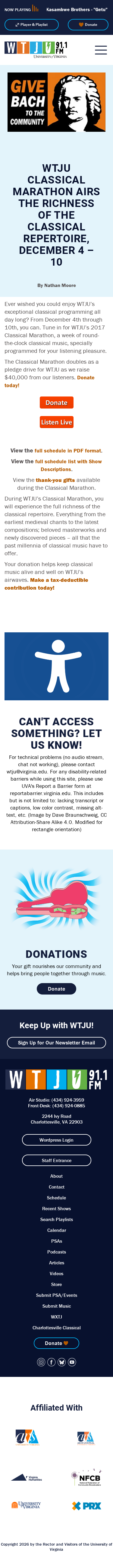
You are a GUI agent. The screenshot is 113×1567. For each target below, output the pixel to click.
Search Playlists (56, 1219)
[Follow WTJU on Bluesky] (62, 1362)
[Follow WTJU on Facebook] (51, 1362)
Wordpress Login (56, 1140)
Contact (56, 1187)
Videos (56, 1273)
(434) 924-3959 (68, 1100)
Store (56, 1284)
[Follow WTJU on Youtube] (72, 1362)
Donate (91, 24)
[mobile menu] (100, 49)
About (56, 1176)
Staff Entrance (56, 1160)
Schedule (56, 1198)
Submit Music (56, 1306)
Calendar (56, 1230)
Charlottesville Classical (57, 1328)
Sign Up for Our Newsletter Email (56, 1042)
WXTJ (56, 1317)
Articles (56, 1263)
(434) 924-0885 (68, 1106)
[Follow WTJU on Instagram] (41, 1362)
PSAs (56, 1241)
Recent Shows (56, 1208)
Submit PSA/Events (56, 1295)
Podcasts (56, 1252)
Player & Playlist (34, 24)
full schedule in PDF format (68, 450)
